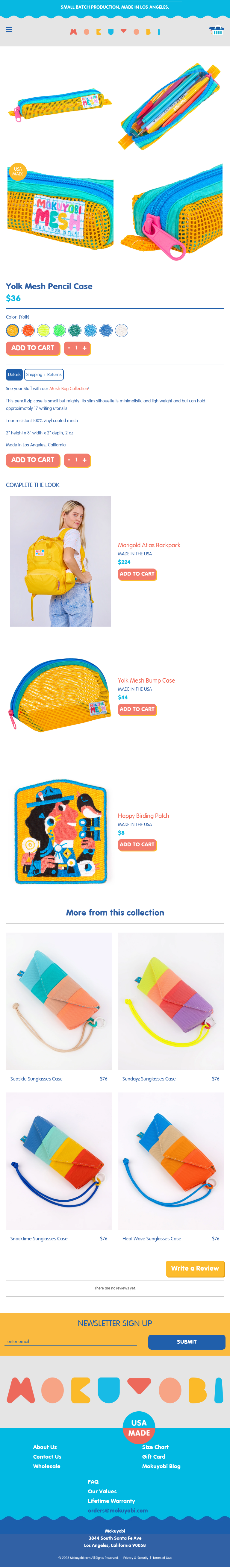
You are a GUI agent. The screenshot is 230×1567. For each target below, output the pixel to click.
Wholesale (46, 1467)
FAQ (93, 1482)
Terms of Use (162, 1558)
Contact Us (47, 1457)
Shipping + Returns (44, 374)
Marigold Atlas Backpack (149, 545)
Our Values (102, 1492)
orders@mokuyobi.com (118, 1511)
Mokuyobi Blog (161, 1467)
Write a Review (195, 1268)
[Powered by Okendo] (33, 1273)
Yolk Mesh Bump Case (146, 681)
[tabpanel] (60, 105)
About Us (45, 1448)
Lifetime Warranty (111, 1501)
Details (14, 374)
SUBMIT (187, 1342)
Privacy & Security (135, 1558)
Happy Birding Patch (143, 816)
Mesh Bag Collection (68, 388)
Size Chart (155, 1448)
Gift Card (153, 1457)
